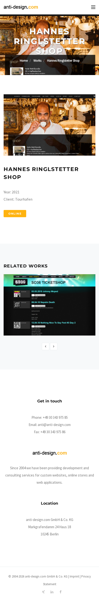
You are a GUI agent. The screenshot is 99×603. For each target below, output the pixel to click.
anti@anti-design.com (54, 424)
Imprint (74, 576)
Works (37, 60)
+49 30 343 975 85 (55, 417)
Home (24, 60)
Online (14, 213)
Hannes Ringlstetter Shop (63, 60)
